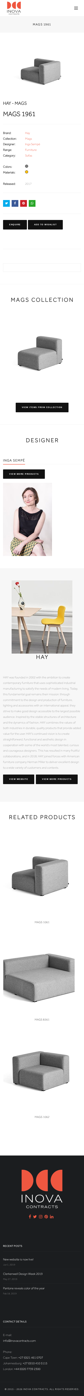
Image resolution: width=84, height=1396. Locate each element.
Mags (28, 138)
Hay (27, 133)
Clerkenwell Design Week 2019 (23, 1273)
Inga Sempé (32, 144)
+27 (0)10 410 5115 (35, 1363)
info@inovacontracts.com (19, 1340)
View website (18, 779)
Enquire (15, 224)
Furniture (31, 149)
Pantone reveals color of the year (24, 1288)
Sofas (28, 155)
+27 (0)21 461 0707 (30, 1357)
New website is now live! (18, 1259)
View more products (24, 474)
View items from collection (42, 407)
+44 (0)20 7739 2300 (27, 1369)
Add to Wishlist (45, 224)
